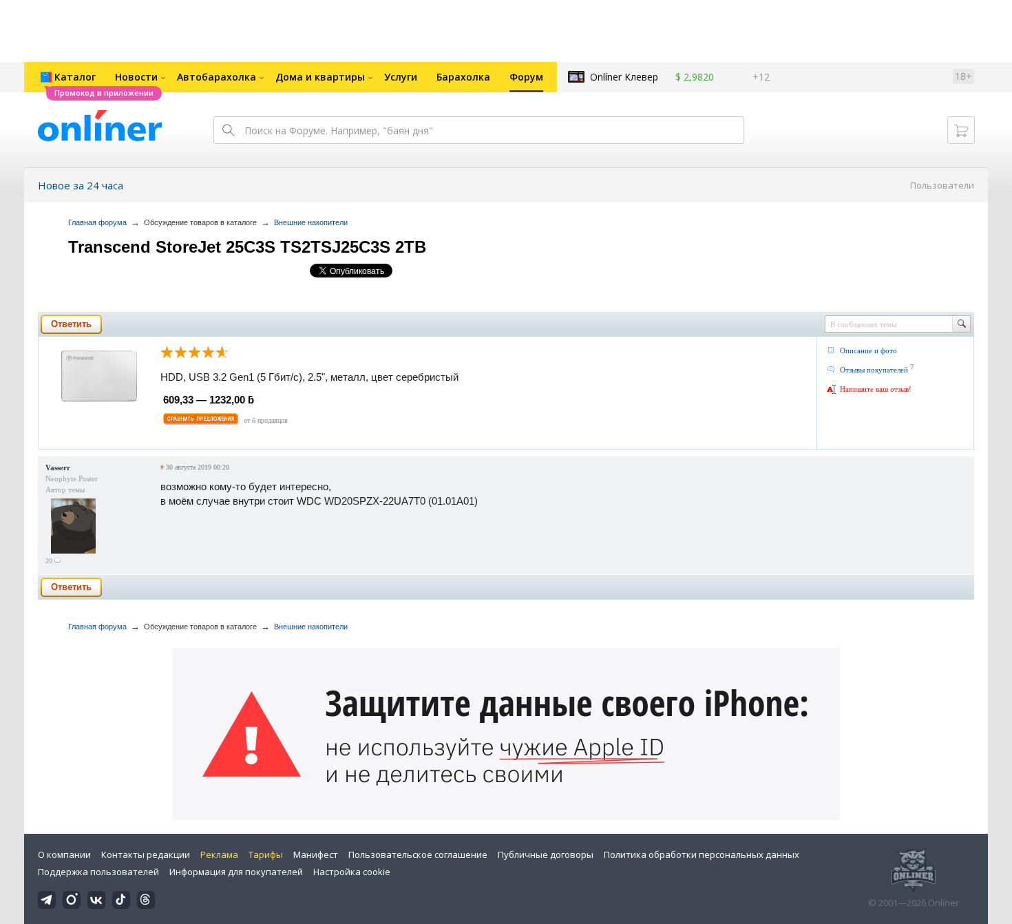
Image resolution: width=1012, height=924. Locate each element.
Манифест (315, 854)
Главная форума (97, 222)
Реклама (219, 854)
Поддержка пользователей (98, 871)
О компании (64, 854)
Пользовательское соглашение (417, 854)
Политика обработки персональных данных (701, 854)
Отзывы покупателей (874, 370)
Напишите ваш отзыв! (875, 389)
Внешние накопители (311, 222)
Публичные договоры (545, 854)
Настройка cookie (351, 871)
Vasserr (57, 467)
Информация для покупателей (236, 871)
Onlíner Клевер (624, 76)
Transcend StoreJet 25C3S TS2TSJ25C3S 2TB (247, 247)
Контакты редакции (145, 854)
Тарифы (266, 854)
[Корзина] (961, 130)
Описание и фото (868, 350)
